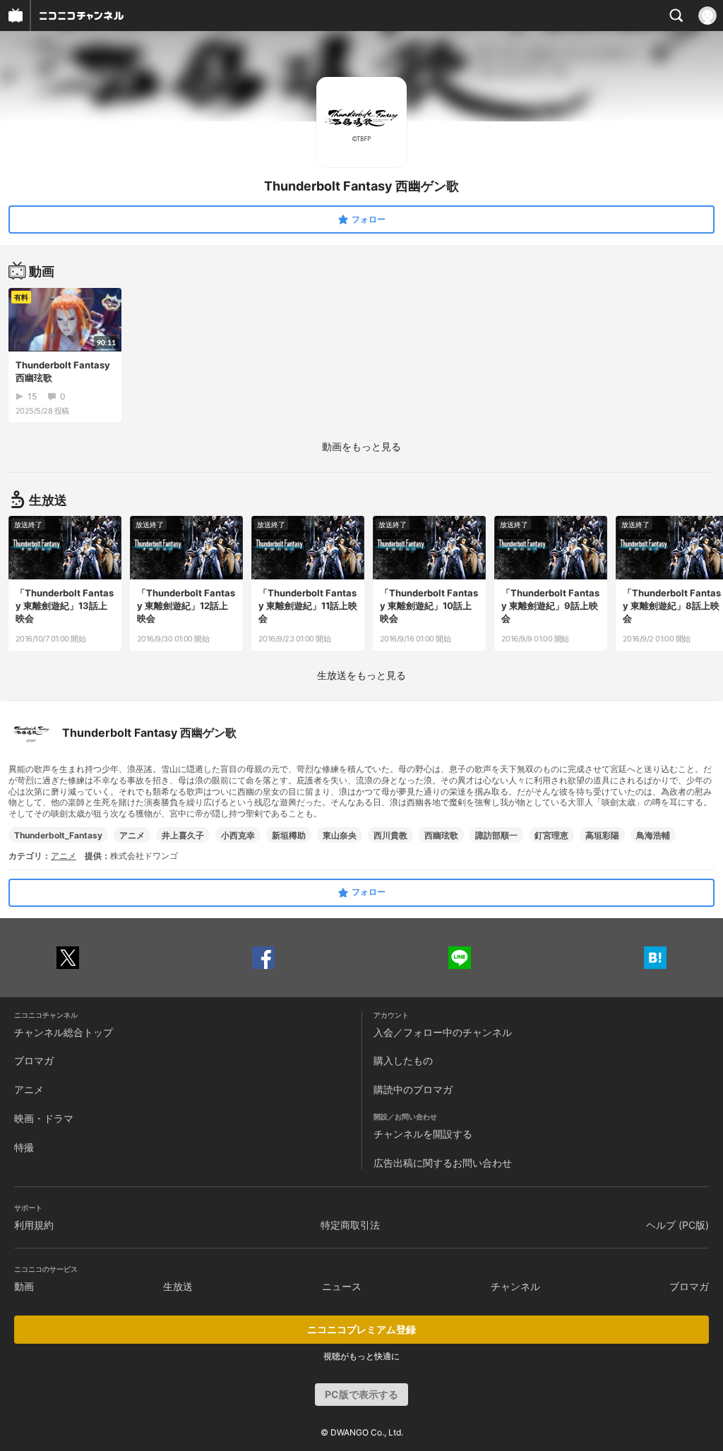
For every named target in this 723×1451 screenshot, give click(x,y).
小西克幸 (238, 835)
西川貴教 (390, 835)
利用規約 (34, 1225)
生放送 (178, 1286)
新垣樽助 (289, 835)
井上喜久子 (183, 835)
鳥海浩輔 (653, 835)
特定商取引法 (350, 1225)
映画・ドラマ (43, 1118)
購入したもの (403, 1060)
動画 (24, 1286)
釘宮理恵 (551, 835)
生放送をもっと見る (361, 675)
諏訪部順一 (496, 835)
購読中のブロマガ (413, 1089)
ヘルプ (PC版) (677, 1225)
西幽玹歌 (441, 835)
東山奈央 (340, 835)
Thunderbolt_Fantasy (58, 835)
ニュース (342, 1286)
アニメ (132, 835)
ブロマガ (34, 1060)
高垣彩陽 (602, 835)
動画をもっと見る (361, 446)
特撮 (24, 1147)
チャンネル (515, 1286)
